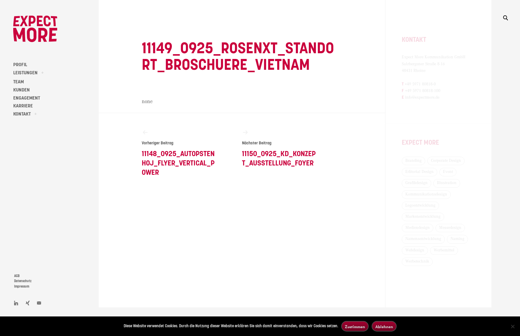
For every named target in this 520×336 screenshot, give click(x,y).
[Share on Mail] (39, 303)
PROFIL (20, 64)
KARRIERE (23, 105)
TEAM (18, 81)
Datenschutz (23, 281)
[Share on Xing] (28, 303)
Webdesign (414, 250)
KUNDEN (21, 90)
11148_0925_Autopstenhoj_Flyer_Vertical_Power (178, 158)
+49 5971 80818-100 (422, 91)
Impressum (21, 286)
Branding (413, 161)
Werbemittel (444, 250)
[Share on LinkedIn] (16, 303)
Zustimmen (355, 326)
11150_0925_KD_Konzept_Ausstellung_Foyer (279, 154)
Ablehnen (384, 326)
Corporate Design (446, 161)
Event (448, 172)
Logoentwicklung (420, 205)
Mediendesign (417, 228)
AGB (17, 276)
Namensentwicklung (423, 239)
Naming (457, 239)
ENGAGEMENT (26, 98)
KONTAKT (22, 114)
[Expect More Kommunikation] (35, 29)
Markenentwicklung (423, 216)
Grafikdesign (416, 183)
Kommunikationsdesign (426, 194)
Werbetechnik (417, 261)
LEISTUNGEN (25, 72)
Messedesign (450, 228)
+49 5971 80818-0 (420, 84)
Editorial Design (419, 172)
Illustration (447, 183)
